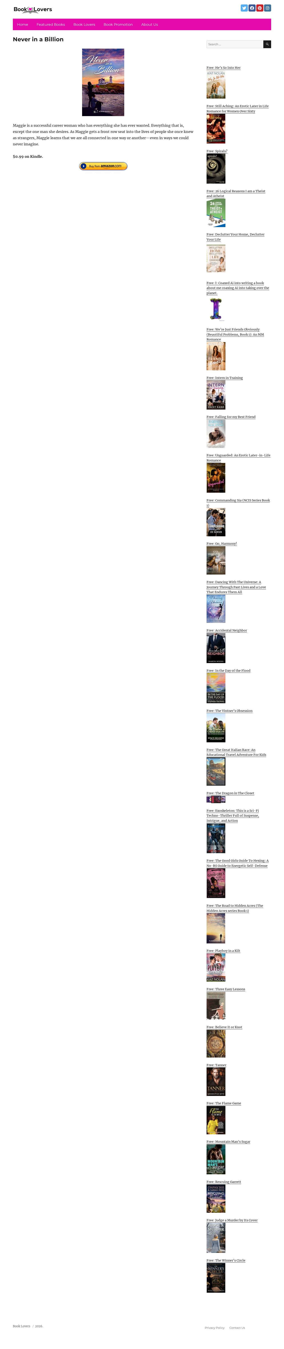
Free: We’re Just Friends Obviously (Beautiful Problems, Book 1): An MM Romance (235, 334)
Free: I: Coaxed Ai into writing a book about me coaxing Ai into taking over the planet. (238, 288)
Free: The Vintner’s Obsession (229, 711)
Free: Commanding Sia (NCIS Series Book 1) (238, 502)
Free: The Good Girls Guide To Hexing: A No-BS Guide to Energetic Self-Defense (238, 863)
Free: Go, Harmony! (222, 544)
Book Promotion (118, 24)
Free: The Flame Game (224, 1103)
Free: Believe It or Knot (224, 1027)
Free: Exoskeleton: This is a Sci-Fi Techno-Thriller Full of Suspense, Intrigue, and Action (233, 816)
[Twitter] (244, 8)
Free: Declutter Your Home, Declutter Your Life (235, 237)
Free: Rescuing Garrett (224, 1182)
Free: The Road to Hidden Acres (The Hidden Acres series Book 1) (235, 908)
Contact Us (237, 1327)
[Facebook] (252, 8)
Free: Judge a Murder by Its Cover (232, 1220)
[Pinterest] (259, 8)
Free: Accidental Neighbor (227, 630)
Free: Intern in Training (225, 378)
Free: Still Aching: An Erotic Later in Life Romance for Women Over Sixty (238, 108)
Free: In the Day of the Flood (228, 671)
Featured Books (51, 24)
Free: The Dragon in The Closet (230, 793)
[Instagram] (267, 8)
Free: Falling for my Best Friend (231, 417)
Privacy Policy (215, 1327)
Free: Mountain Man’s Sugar (228, 1142)
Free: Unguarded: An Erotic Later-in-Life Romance (238, 457)
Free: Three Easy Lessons (226, 989)
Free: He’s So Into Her (224, 68)
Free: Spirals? (217, 151)
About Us (149, 24)
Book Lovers (84, 24)
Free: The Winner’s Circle (226, 1260)
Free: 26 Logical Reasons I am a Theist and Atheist (236, 193)
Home (22, 24)
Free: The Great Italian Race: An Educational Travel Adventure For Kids (236, 752)
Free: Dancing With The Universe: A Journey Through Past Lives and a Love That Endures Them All (236, 587)
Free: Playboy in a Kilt (223, 951)
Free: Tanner (216, 1065)
